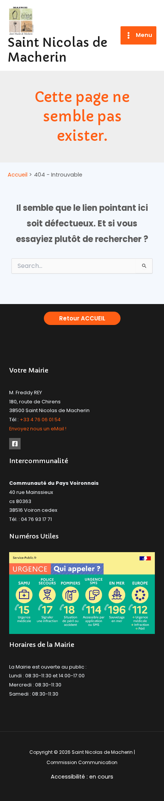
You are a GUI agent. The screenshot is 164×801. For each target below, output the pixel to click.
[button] (82, 318)
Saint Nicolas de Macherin (58, 50)
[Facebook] (15, 443)
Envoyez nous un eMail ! (37, 428)
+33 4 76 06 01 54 (40, 419)
